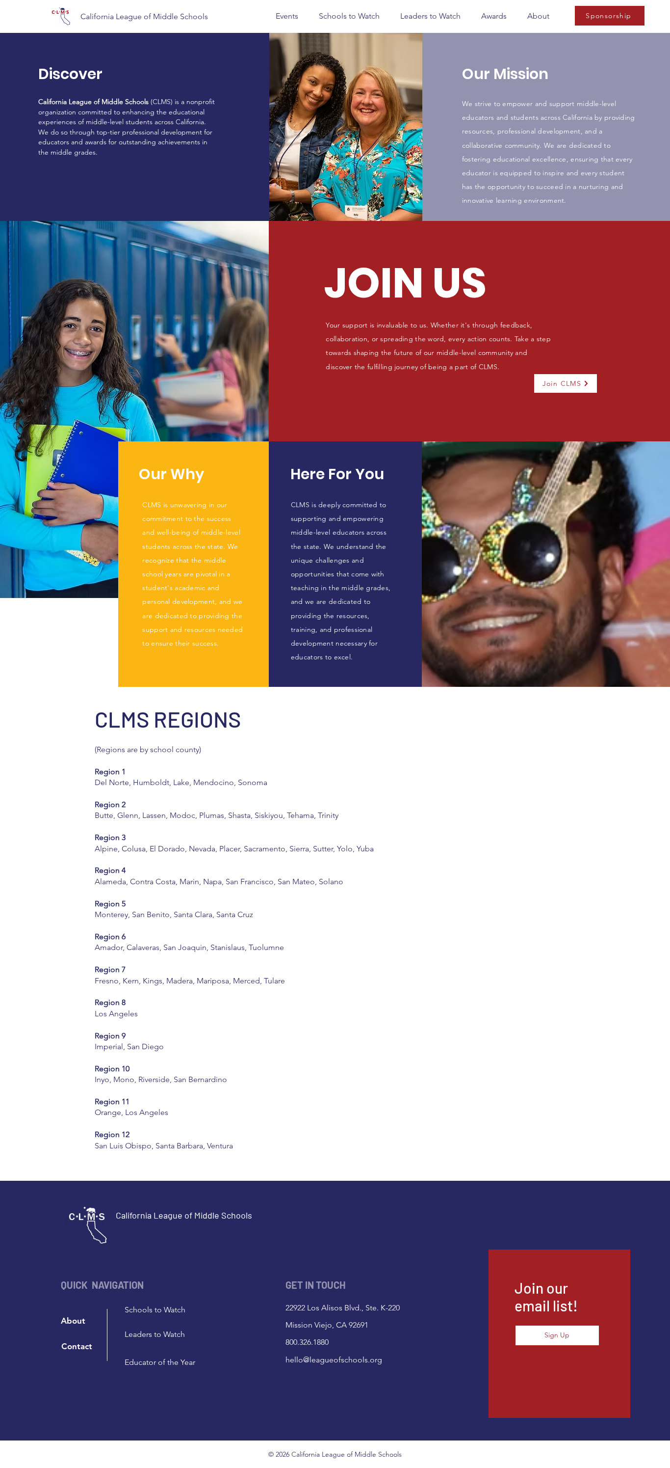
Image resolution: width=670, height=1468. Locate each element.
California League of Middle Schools (144, 16)
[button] (287, 16)
